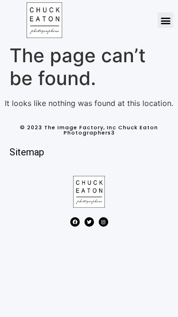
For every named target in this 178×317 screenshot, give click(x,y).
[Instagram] (103, 222)
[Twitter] (89, 222)
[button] (165, 20)
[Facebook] (75, 222)
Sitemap (26, 152)
